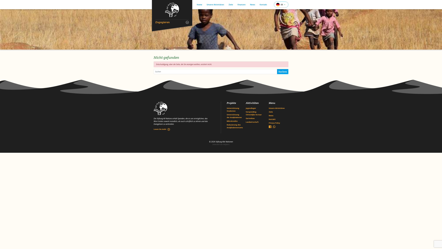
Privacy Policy (274, 123)
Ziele (231, 4)
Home (199, 4)
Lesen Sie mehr (160, 129)
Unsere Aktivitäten (215, 4)
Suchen (282, 71)
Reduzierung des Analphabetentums (234, 126)
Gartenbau (250, 118)
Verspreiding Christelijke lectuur (254, 113)
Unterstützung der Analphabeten (234, 116)
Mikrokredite (232, 121)
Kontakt (263, 4)
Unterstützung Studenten (233, 109)
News (252, 4)
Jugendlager (251, 108)
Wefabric (226, 144)
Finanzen (242, 4)
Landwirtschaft (252, 122)
